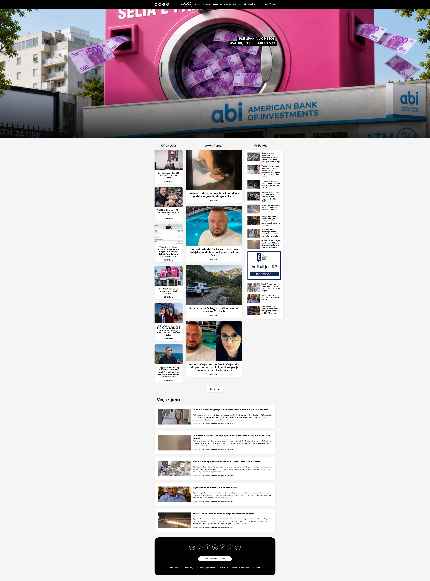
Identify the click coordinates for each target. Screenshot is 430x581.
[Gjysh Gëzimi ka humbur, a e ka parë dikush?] (174, 494)
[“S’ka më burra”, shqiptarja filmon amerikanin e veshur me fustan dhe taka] (174, 416)
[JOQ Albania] (186, 5)
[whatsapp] (222, 547)
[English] (274, 4)
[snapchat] (238, 547)
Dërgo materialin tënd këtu (214, 559)
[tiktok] (230, 547)
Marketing (189, 568)
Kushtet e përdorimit (240, 568)
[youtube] (192, 547)
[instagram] (215, 547)
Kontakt (256, 568)
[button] (205, 135)
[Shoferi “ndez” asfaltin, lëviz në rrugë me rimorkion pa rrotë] (174, 520)
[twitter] (199, 547)
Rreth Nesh (223, 568)
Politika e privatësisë (206, 568)
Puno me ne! (175, 568)
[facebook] (207, 547)
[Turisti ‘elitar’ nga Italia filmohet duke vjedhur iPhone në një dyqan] (174, 468)
